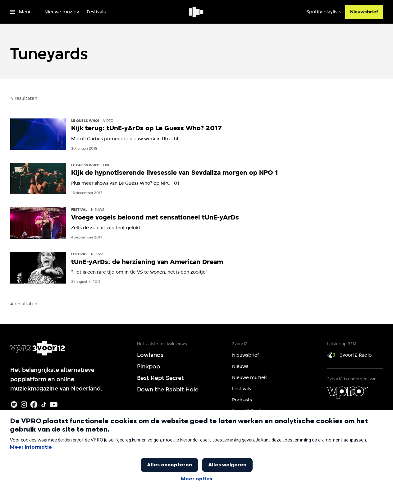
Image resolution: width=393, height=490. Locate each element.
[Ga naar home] (196, 12)
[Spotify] (14, 404)
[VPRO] (347, 392)
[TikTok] (44, 404)
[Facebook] (34, 404)
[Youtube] (53, 404)
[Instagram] (24, 404)
